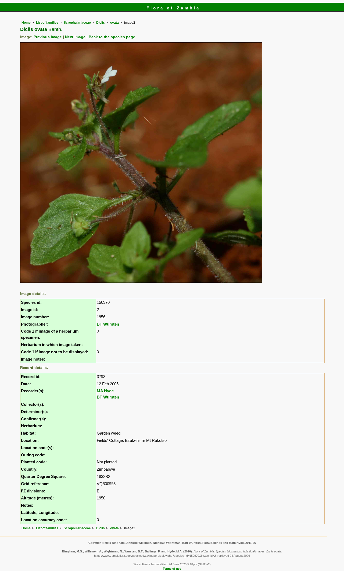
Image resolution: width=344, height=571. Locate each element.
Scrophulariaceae (77, 22)
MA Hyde (105, 391)
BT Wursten (108, 324)
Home (26, 22)
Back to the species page (112, 37)
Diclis (100, 22)
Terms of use (172, 568)
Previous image (48, 37)
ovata (114, 22)
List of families (47, 22)
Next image (75, 37)
